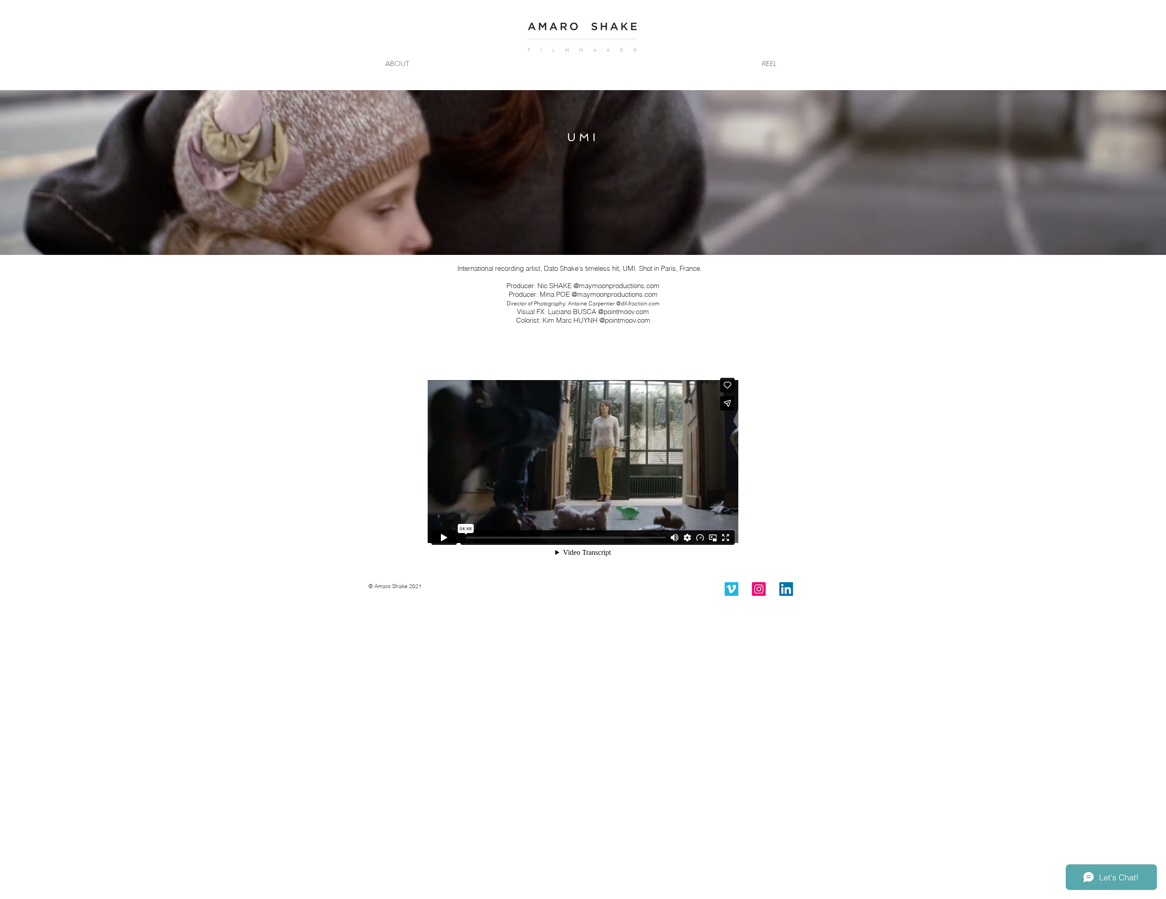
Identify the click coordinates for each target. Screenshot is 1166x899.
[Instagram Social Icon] (759, 589)
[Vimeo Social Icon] (731, 589)
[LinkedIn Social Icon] (786, 589)
